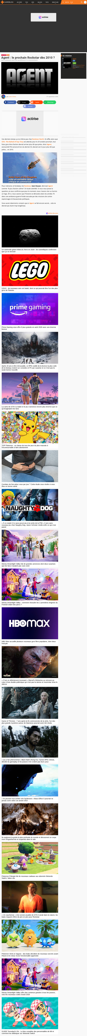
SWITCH (67, 2)
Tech (26, 2)
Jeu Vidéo (19, 2)
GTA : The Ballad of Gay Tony (13, 142)
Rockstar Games (81, 65)
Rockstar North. (38, 139)
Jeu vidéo (4, 55)
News (8, 55)
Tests (47, 2)
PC (63, 2)
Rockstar (27, 186)
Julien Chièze (12, 96)
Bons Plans (55, 2)
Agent (49, 144)
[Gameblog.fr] (7, 2)
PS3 (74, 60)
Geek (33, 2)
